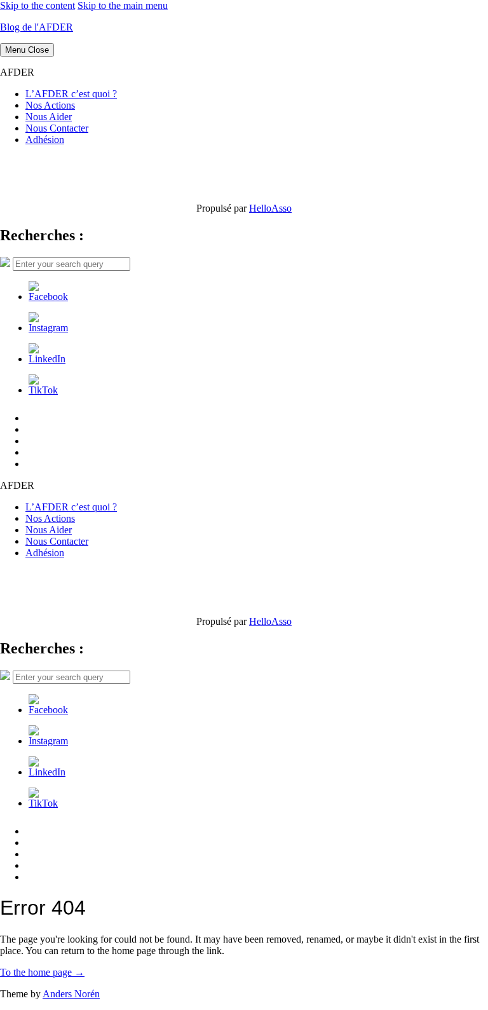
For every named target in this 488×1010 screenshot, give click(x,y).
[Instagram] (48, 327)
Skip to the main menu (123, 5)
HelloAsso (270, 208)
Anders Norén (71, 993)
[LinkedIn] (47, 358)
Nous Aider (48, 116)
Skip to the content (37, 5)
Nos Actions (50, 105)
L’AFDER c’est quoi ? (71, 93)
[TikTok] (43, 390)
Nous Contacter (56, 128)
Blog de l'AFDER (36, 27)
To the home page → (42, 972)
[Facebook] (48, 296)
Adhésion (44, 139)
